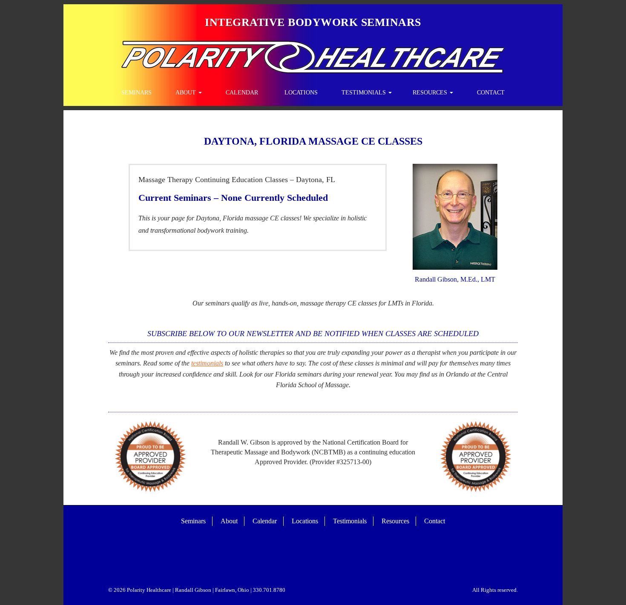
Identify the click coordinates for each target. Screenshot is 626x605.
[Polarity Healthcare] (313, 56)
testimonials (207, 363)
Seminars (136, 92)
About (186, 92)
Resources (431, 92)
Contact (491, 92)
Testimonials (365, 92)
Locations (301, 92)
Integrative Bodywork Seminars (313, 22)
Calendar (242, 92)
